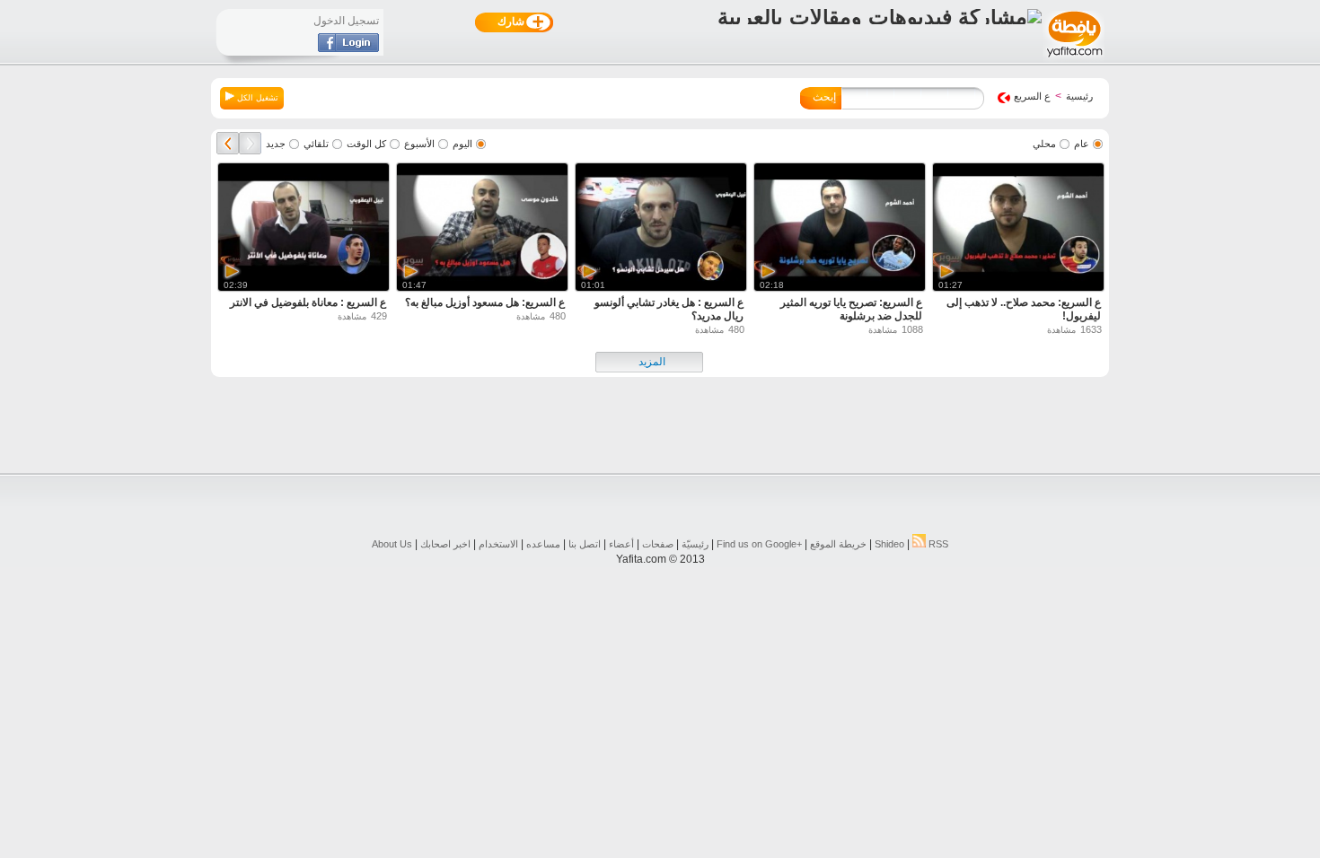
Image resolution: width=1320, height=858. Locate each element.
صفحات (657, 543)
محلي (1044, 143)
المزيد (651, 361)
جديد (276, 143)
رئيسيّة (695, 543)
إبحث (824, 97)
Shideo (889, 543)
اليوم (462, 143)
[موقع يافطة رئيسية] (1073, 59)
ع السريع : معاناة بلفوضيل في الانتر (308, 302)
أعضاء (621, 543)
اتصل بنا (584, 543)
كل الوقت (366, 143)
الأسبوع (419, 143)
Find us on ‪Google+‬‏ (759, 543)
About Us (392, 543)
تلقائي (316, 143)
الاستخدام (498, 543)
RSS (937, 543)
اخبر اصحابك (445, 543)
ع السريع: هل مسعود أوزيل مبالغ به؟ (485, 302)
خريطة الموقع (838, 543)
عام (1081, 143)
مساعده (543, 543)
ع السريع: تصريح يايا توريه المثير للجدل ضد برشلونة (851, 309)
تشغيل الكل (256, 97)
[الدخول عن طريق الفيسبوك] (348, 48)
